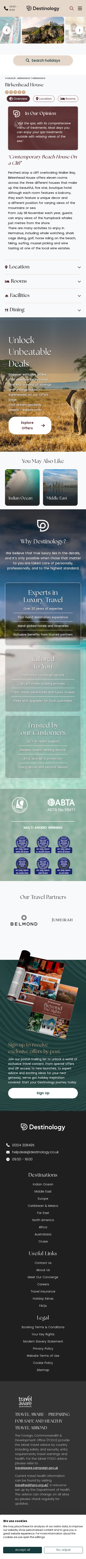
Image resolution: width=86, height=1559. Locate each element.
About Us (43, 1270)
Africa (43, 1227)
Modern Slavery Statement (43, 1341)
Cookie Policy (43, 1363)
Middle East (43, 1191)
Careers (43, 1284)
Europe (43, 1199)
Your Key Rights (43, 1334)
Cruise (43, 1241)
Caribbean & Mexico (43, 1206)
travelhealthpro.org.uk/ (31, 1485)
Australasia (43, 1234)
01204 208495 (23, 1145)
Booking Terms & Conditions (43, 1327)
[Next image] (79, 30)
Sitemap (43, 1370)
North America (43, 1220)
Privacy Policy (43, 1348)
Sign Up (43, 1093)
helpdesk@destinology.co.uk (35, 1152)
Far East (43, 1213)
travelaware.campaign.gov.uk (36, 1468)
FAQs (43, 1306)
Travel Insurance (43, 1291)
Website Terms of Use (43, 1356)
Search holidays (46, 60)
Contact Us (43, 1263)
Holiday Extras (43, 1298)
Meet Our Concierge (43, 1277)
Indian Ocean (43, 1184)
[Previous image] (7, 30)
